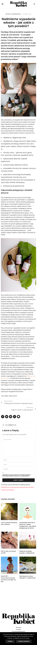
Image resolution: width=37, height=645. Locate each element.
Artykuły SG (9, 14)
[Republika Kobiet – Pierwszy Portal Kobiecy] (18, 4)
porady (6, 396)
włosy (15, 396)
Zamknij (10, 641)
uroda (11, 396)
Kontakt (18, 629)
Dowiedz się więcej (23, 641)
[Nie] (35, 639)
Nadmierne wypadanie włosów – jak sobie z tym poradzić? (18, 22)
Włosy (19, 14)
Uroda (15, 14)
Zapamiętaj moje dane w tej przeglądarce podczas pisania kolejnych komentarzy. (16, 475)
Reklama (18, 627)
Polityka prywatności (18, 631)
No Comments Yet (10, 425)
